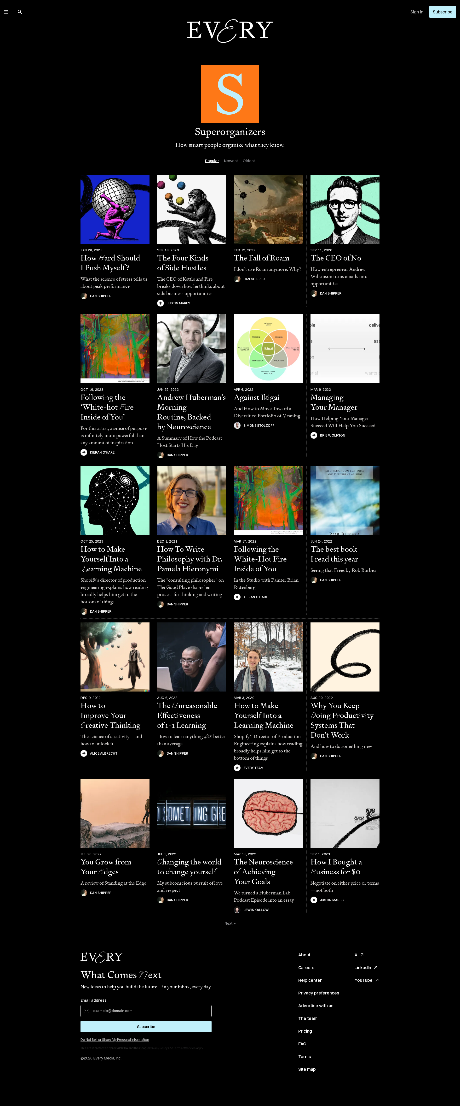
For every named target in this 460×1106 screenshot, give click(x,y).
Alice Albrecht (103, 753)
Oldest (249, 160)
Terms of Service (184, 1048)
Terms (304, 1056)
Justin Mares (178, 303)
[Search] (20, 12)
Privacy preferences (318, 993)
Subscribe (442, 12)
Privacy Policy (158, 1048)
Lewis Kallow (256, 910)
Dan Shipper (100, 296)
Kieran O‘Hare (102, 452)
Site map (307, 1069)
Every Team (253, 768)
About (304, 955)
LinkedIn (363, 967)
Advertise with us (316, 1005)
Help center (310, 980)
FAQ (302, 1044)
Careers (306, 967)
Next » (230, 923)
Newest (231, 160)
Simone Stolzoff (258, 425)
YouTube (364, 980)
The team (307, 1018)
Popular (212, 160)
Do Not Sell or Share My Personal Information (114, 1039)
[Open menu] (6, 12)
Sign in (416, 12)
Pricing (305, 1031)
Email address (93, 1000)
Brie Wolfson (332, 435)
